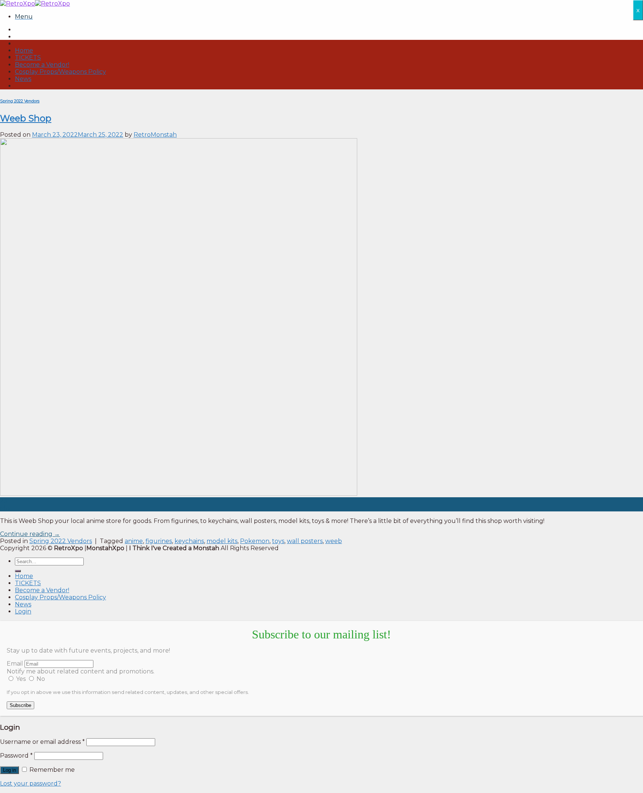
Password (16, 755)
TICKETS (28, 57)
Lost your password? (30, 783)
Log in (9, 770)
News (23, 78)
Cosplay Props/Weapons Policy (60, 71)
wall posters (305, 541)
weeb (333, 541)
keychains (189, 541)
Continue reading (30, 533)
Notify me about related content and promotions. (80, 671)
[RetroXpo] (35, 3)
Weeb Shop (25, 118)
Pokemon (254, 541)
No (40, 678)
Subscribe (20, 705)
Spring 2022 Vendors (19, 101)
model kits (222, 541)
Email (15, 663)
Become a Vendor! (42, 64)
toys (278, 541)
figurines (158, 541)
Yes (21, 678)
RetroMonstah (155, 134)
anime (134, 541)
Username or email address (42, 741)
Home (24, 50)
